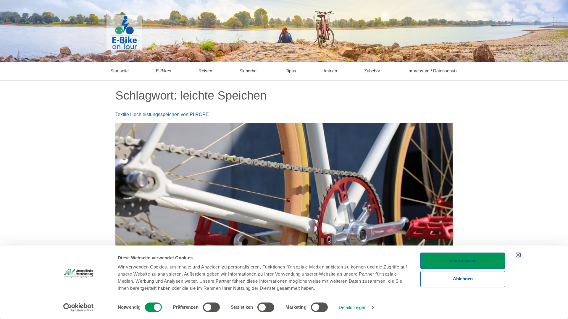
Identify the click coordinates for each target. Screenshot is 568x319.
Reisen (205, 70)
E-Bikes (163, 70)
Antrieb (330, 70)
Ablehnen (463, 278)
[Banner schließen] (518, 255)
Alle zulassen (463, 260)
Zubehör (372, 70)
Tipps (291, 70)
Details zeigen (352, 307)
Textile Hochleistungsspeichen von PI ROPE (162, 114)
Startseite (119, 70)
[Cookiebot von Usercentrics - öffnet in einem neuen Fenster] (78, 307)
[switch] (211, 307)
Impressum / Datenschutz (432, 70)
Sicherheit (249, 70)
